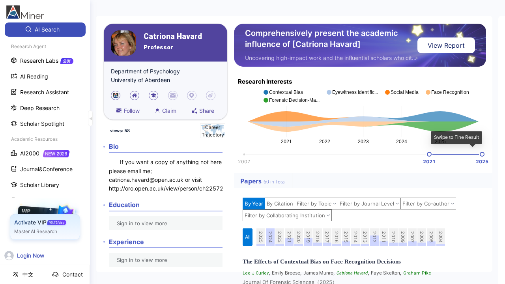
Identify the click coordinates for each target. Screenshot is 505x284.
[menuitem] (45, 29)
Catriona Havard (173, 36)
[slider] (429, 154)
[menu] (45, 146)
